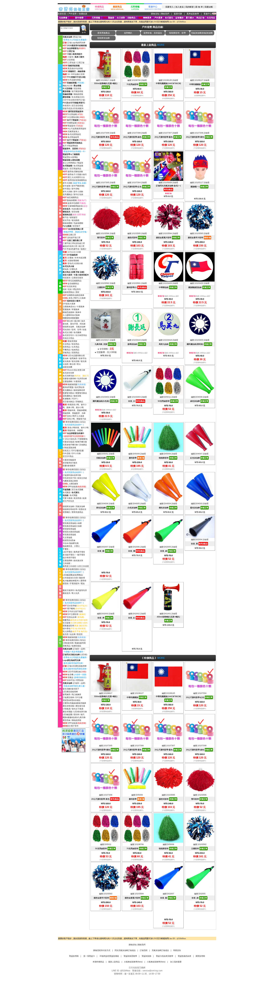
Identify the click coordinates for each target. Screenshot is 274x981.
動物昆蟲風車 (68, 312)
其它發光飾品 (68, 401)
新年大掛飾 (67, 183)
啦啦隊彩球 (168, 458)
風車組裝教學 (193, 14)
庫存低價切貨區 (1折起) (76, 422)
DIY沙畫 (78, 697)
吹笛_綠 (168, 551)
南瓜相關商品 (72, 197)
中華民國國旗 (199, 84)
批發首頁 (62, 14)
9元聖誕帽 (72, 114)
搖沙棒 (77, 321)
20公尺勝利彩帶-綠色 (136, 137)
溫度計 (83, 249)
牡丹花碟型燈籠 (74, 80)
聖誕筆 (80, 163)
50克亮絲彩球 (168, 401)
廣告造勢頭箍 (68, 706)
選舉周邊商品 (77, 512)
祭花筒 (80, 634)
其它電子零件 (72, 726)
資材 (77, 292)
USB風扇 (66, 709)
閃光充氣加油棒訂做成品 (125, 950)
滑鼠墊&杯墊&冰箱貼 (71, 700)
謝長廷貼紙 (137, 344)
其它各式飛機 (77, 490)
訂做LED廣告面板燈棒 (77, 666)
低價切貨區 (76, 646)
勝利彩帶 (136, 458)
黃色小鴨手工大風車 (77, 298)
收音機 (70, 674)
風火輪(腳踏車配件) (71, 581)
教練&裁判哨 (80, 643)
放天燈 (65, 634)
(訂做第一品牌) (74, 649)
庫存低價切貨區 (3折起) (76, 640)
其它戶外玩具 (68, 501)
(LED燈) (75, 654)
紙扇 (84, 498)
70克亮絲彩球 (137, 84)
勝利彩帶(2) (137, 287)
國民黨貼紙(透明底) (199, 344)
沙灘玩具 (73, 269)
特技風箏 (66, 278)
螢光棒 (65, 358)
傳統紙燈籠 (78, 94)
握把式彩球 (137, 237)
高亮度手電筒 (79, 552)
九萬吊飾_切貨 (105, 344)
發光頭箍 (75, 361)
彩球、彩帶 (76, 329)
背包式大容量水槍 (75, 263)
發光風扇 (66, 361)
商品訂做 (200, 17)
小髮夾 (70, 57)
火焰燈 (65, 364)
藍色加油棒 (199, 508)
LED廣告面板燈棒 (70, 692)
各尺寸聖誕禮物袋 (70, 146)
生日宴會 (66, 623)
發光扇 (83, 361)
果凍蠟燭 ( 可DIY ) (70, 399)
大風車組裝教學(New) (133, 962)
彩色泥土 (66, 450)
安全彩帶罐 (72, 606)
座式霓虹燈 (79, 387)
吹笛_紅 (136, 618)
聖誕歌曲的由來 (184, 956)
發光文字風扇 (77, 709)
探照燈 (65, 583)
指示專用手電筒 (69, 558)
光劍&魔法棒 (77, 209)
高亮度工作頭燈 (69, 566)
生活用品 (211, 17)
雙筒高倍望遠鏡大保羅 (72, 526)
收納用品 (75, 350)
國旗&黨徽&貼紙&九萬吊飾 (74, 717)
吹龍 (84, 329)
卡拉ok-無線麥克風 (71, 543)
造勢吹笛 (82, 509)
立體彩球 (105, 287)
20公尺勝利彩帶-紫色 (199, 137)
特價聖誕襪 (72, 123)
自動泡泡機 (67, 367)
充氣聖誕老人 (73, 131)
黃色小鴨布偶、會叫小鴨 (78, 428)
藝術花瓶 (77, 396)
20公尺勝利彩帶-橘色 (105, 187)
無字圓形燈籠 (77, 91)
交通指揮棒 (67, 381)
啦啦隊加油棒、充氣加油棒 (74, 327)
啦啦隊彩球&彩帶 (70, 509)
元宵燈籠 (96, 17)
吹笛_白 (136, 401)
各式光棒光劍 (68, 376)
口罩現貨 (71, 63)
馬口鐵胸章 (76, 694)
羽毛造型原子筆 (69, 478)
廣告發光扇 (80, 706)
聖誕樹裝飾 (146, 956)
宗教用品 (66, 646)
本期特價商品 (98, 962)
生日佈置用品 (81, 335)
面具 (83, 321)
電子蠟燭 (71, 608)
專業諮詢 (177, 950)
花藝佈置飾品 (68, 292)
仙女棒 (72, 634)
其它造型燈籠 (77, 106)
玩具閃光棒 (82, 378)
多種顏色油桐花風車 (75, 295)
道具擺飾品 (67, 194)
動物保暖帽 (72, 200)
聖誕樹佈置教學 (130, 956)
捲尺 (83, 714)
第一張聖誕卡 (89, 956)
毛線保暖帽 (78, 223)
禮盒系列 (77, 289)
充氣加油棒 (80, 506)
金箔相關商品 (73, 283)
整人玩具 (75, 593)
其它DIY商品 (68, 456)
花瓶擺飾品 (67, 396)
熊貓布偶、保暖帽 (75, 430)
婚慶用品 (66, 620)
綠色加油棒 (199, 401)
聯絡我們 (165, 14)
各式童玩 (169, 17)
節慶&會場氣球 (69, 466)
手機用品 (66, 350)
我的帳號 (189, 7)
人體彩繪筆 (73, 484)
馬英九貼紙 (168, 344)
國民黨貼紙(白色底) (105, 401)
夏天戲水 (190, 17)
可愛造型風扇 (68, 442)
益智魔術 (179, 17)
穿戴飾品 (79, 401)
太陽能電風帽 (73, 260)
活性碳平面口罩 (73, 237)
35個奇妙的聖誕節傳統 (109, 956)
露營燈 (83, 581)
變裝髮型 (73, 217)
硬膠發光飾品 (81, 393)
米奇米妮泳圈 (80, 258)
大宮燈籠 (71, 60)
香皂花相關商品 (75, 281)
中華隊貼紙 (168, 287)
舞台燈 (70, 321)
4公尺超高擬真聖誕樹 (77, 129)
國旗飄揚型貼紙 (199, 287)
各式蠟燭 (77, 332)
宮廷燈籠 (77, 88)
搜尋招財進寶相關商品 (77, 180)
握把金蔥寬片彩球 (168, 237)
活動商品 (131, 17)
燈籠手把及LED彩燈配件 (73, 108)
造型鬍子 (76, 226)
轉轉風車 (144, 17)
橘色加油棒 (168, 508)
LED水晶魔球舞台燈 (76, 355)
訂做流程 (143, 950)
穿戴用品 (66, 352)
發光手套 (66, 220)
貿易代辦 (178, 14)
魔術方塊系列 (68, 590)
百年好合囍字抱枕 (75, 611)
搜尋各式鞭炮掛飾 (75, 172)
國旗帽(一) (199, 187)
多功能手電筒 (68, 555)
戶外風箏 (158, 17)
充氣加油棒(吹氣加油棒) (202, 33)
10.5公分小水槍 (74, 252)
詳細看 (112, 80)
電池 (83, 583)
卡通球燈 (77, 381)
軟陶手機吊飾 (81, 442)
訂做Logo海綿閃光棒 (76, 43)
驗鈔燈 (82, 578)
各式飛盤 (73, 495)
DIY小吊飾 (76, 453)
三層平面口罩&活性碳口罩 (74, 243)
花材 (64, 289)
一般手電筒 (80, 555)
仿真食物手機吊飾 (70, 445)
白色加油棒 (137, 508)
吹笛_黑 (199, 544)
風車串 (78, 312)
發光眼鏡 (75, 220)
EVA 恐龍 (66, 453)
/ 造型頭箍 (74, 212)
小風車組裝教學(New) (156, 962)
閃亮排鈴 (80, 680)
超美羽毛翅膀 (73, 203)
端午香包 (66, 628)
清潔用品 (75, 352)
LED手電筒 (67, 552)
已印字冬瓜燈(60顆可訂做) (74, 100)
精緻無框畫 (72, 384)
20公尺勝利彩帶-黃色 (105, 137)
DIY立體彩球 (73, 614)
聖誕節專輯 (74, 956)
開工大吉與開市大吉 (76, 177)
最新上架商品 (114, 962)
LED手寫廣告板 (74, 672)
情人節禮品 (67, 631)
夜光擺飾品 (67, 390)
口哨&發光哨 (68, 643)
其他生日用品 (68, 338)
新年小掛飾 (78, 191)
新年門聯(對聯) (78, 186)
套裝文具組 (82, 478)
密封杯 (76, 714)
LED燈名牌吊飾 (80, 712)
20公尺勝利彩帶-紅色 (136, 187)
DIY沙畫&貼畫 (78, 450)
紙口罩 (81, 246)
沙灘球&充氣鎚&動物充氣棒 (74, 703)
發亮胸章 (73, 358)
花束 (70, 289)
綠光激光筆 (78, 560)
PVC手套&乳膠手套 (71, 249)
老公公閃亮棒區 (69, 163)
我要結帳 (209, 7)
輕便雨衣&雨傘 (69, 540)
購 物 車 (199, 7)
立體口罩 (72, 235)
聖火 (79, 364)
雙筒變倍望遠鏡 (69, 529)
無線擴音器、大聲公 (71, 546)
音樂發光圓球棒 (69, 378)
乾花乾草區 (72, 286)
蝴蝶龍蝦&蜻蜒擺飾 (71, 318)
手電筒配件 (74, 583)
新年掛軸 (75, 189)
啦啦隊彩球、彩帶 (177, 33)
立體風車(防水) (69, 306)
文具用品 (75, 347)
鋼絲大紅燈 (67, 86)
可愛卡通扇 (67, 498)
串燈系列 (66, 106)
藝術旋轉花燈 (79, 390)
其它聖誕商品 (75, 168)
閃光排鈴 (66, 329)
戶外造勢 (72, 14)
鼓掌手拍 (82, 358)
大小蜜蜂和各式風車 (71, 315)
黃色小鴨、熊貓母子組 (76, 419)
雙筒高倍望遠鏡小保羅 (72, 523)
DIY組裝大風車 (69, 304)
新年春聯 (79, 17)
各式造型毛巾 (68, 335)
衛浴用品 (75, 344)
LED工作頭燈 (83, 566)
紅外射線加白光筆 (70, 578)
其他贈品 (83, 445)
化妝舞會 (63, 17)
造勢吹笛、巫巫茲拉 (153, 33)
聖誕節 (111, 17)
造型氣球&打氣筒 (70, 463)
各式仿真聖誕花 (74, 134)
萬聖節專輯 (200, 956)
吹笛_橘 (136, 551)
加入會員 (179, 7)
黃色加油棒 (105, 508)
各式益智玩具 (81, 590)
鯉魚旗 (65, 269)
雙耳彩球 (105, 237)
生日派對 (121, 17)
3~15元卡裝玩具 (70, 439)
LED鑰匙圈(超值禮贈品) (73, 575)
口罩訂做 (80, 63)
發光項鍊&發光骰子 (71, 689)
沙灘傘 (70, 258)
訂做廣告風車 (68, 697)
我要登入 (169, 7)
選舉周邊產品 (103, 33)
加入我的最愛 (176, 962)
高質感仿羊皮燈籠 (75, 68)
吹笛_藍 (105, 551)
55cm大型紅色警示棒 (76, 370)
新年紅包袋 (78, 194)
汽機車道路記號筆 (70, 481)
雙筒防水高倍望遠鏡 (71, 532)
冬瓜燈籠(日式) (78, 97)
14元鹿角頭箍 (73, 117)
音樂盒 (70, 677)
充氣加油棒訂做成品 (160, 950)
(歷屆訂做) (77, 37)
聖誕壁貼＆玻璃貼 (70, 157)
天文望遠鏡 (67, 537)
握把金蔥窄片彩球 (199, 237)
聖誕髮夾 (71, 126)
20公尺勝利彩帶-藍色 (168, 137)
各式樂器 (66, 492)
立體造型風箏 (77, 278)
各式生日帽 (67, 332)
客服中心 (208, 14)
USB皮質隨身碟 (69, 447)
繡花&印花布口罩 (70, 246)
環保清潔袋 (72, 341)
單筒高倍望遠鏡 (69, 535)
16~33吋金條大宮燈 (76, 74)
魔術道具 (66, 593)
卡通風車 (80, 306)
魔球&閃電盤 (68, 387)
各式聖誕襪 (78, 166)
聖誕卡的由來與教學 (164, 956)
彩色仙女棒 (72, 617)
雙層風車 (66, 309)
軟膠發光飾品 (68, 393)
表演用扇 (77, 498)
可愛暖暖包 (83, 439)
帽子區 (65, 217)
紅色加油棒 (199, 458)
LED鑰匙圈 (67, 714)
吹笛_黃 (105, 618)
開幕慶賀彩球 (68, 626)
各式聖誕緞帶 (73, 137)
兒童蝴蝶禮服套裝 (75, 206)
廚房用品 (66, 347)
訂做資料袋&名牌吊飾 (72, 475)
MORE (161, 45)
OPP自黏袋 (72, 487)
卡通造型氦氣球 (69, 460)
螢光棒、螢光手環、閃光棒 (74, 324)
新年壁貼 (66, 189)
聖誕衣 (65, 168)
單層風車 (75, 309)
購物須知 (155, 14)
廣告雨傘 (66, 720)
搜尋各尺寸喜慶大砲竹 (77, 174)
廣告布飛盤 (67, 712)
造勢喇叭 (66, 512)
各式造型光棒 (68, 373)
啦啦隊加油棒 (68, 506)
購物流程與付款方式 (101, 950)
